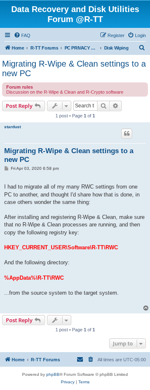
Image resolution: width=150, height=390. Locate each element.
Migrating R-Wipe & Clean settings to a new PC (74, 68)
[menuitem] (22, 35)
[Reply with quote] (126, 134)
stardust (12, 126)
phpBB (53, 374)
